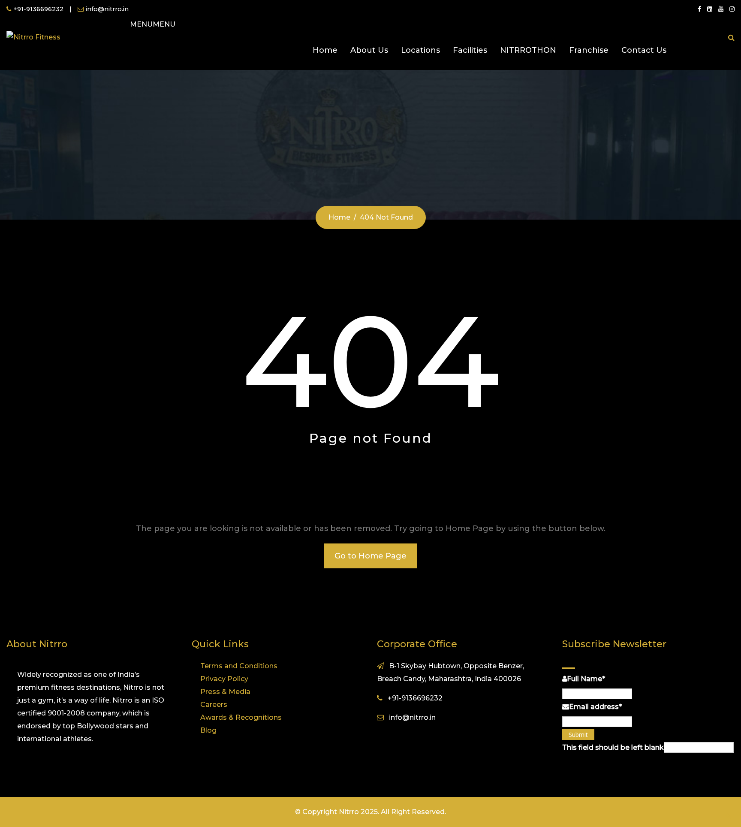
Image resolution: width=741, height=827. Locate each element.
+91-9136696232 (38, 9)
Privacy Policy (224, 679)
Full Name (586, 679)
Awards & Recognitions (241, 717)
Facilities (470, 50)
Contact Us (643, 50)
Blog (208, 730)
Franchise (588, 50)
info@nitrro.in (107, 9)
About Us (369, 50)
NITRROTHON (528, 50)
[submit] (568, 668)
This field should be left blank (613, 747)
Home (325, 50)
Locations (420, 50)
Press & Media (225, 692)
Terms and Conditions (238, 666)
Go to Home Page (370, 556)
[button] (152, 24)
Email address (595, 707)
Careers (213, 704)
